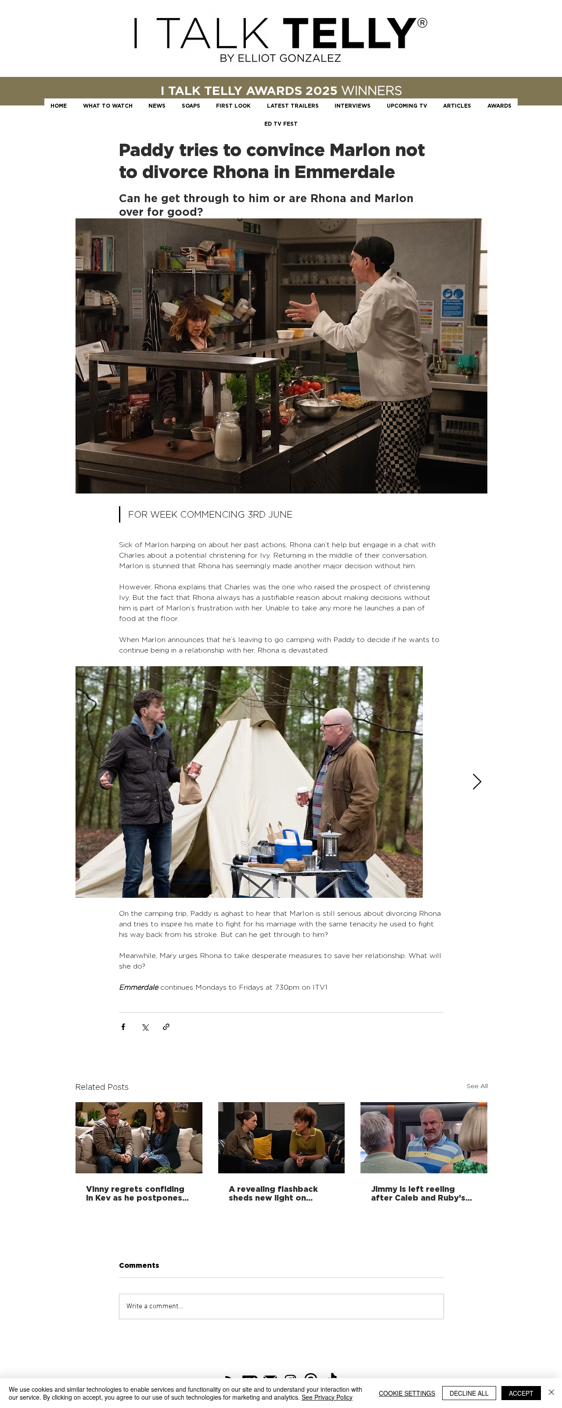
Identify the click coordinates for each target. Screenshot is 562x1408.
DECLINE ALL (469, 1393)
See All (477, 1085)
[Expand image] (249, 782)
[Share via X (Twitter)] (144, 1027)
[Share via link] (166, 1027)
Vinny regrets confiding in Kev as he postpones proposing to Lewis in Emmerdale (135, 1193)
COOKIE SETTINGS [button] (407, 1393)
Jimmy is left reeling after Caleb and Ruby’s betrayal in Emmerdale (418, 1193)
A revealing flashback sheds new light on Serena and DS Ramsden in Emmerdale (278, 1193)
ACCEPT (521, 1393)
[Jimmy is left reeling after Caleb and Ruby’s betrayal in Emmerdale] (423, 1137)
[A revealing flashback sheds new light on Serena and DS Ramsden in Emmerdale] (281, 1137)
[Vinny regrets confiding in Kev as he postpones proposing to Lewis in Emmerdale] (139, 1137)
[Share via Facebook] (123, 1027)
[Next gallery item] (477, 782)
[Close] (551, 1393)
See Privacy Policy (327, 1397)
